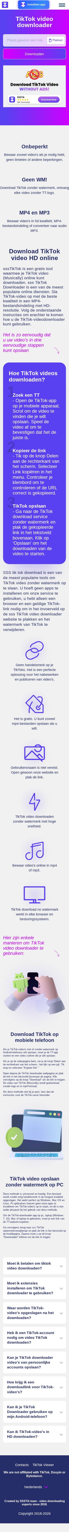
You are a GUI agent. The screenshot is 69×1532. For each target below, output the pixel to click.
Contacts (22, 1465)
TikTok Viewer (43, 1465)
